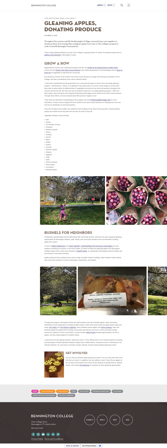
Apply (102, 420)
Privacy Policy (37, 438)
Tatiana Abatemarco (47, 391)
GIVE (110, 5)
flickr (48, 434)
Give (127, 420)
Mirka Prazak (90, 332)
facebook (33, 434)
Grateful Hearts (81, 251)
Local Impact (117, 391)
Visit (115, 420)
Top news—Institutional (66, 395)
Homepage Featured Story (101, 391)
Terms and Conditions (54, 438)
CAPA (35, 391)
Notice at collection (72, 446)
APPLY (100, 5)
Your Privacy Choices (89, 446)
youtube (43, 434)
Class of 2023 (84, 391)
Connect (89, 420)
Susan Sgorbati (62, 391)
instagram (38, 434)
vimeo (58, 434)
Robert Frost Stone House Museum (44, 395)
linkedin (53, 434)
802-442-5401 (37, 428)
